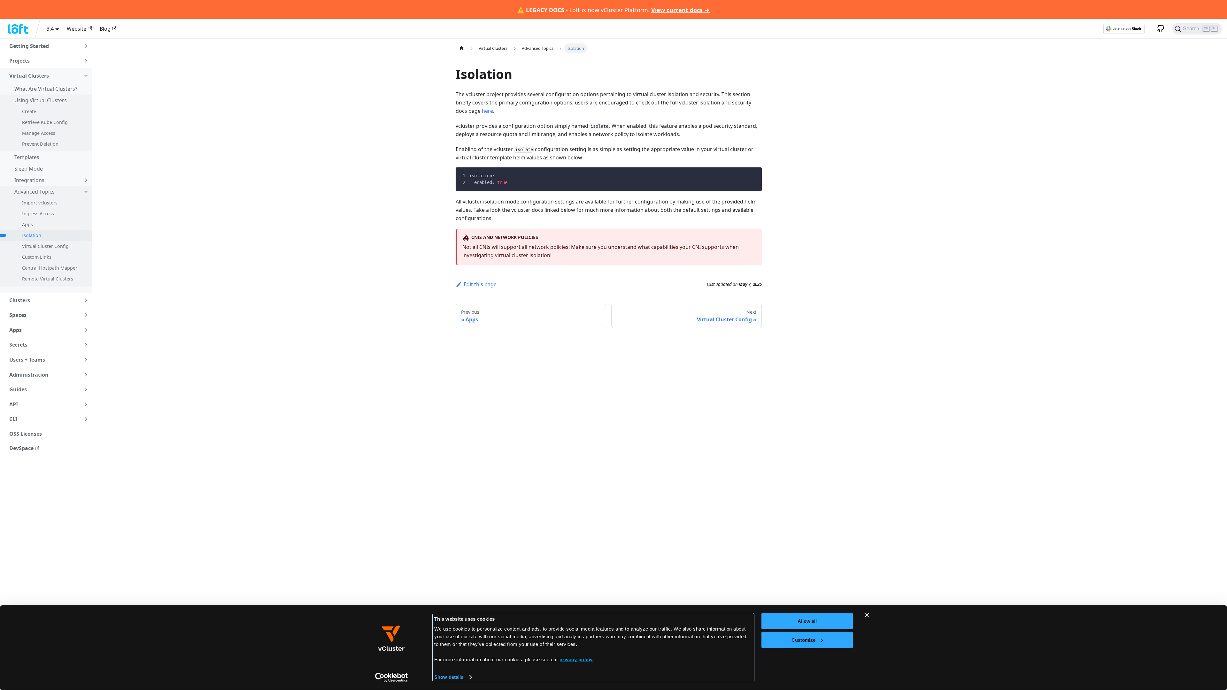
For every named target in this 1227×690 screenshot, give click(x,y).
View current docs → (680, 10)
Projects (19, 60)
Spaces (18, 314)
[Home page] (462, 48)
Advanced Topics (34, 191)
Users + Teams (27, 359)
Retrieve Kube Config (45, 122)
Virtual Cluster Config (45, 246)
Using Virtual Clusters (40, 100)
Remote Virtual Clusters (47, 279)
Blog (105, 28)
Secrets (18, 344)
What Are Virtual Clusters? (45, 88)
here (487, 110)
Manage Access (38, 133)
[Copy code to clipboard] (752, 177)
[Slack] (1123, 28)
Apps (27, 224)
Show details (448, 677)
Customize (803, 639)
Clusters (19, 300)
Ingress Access (38, 214)
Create (29, 111)
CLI (13, 419)
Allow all (807, 621)
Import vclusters (40, 203)
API (13, 404)
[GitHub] (1158, 29)
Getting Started (29, 46)
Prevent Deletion (40, 144)
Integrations (29, 180)
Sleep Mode (28, 168)
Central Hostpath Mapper (49, 268)
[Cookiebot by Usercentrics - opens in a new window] (392, 677)
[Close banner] (867, 615)
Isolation (31, 235)
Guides (18, 389)
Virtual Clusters (29, 75)
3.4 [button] (50, 28)
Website (76, 28)
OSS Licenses (25, 433)
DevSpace (21, 448)
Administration (29, 374)
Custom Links (36, 257)
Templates (26, 157)
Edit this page (480, 284)
